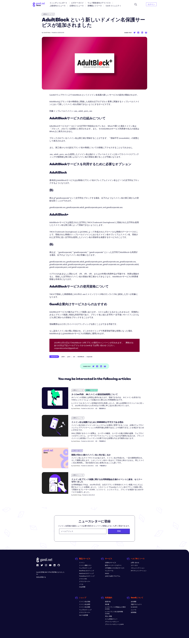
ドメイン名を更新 (84, 607)
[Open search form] (135, 4)
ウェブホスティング (85, 568)
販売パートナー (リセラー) (113, 565)
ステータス (134, 565)
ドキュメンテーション (138, 568)
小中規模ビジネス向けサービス (114, 568)
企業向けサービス (110, 562)
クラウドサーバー (84, 581)
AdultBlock (81, 357)
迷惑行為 (108, 601)
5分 (96, 441)
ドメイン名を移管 (84, 604)
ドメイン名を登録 (84, 601)
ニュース (133, 610)
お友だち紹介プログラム (112, 576)
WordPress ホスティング (86, 571)
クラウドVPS (83, 579)
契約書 (107, 604)
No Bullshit (134, 607)
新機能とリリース (91, 390)
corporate (89, 357)
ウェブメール (109, 571)
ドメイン (82, 562)
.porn (68, 357)
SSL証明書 (82, 587)
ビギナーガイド (77, 450)
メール (81, 584)
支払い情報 (108, 616)
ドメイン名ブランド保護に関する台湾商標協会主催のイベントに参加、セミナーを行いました (106, 481)
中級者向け (102, 441)
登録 (119, 531)
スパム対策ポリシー (111, 619)
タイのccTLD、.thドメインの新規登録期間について (94, 395)
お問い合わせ (135, 562)
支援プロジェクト (136, 604)
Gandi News (47, 32)
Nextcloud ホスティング (86, 573)
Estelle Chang (77, 495)
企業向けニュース (48, 14)
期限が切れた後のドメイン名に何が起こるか (91, 455)
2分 (96, 408)
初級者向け (102, 408)
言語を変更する (41, 577)
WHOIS (107, 573)
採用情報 (133, 612)
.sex (74, 357)
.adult (63, 357)
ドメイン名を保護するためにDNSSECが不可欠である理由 (97, 422)
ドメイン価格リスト (85, 565)
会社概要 (133, 601)
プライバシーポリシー (112, 622)
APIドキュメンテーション (139, 571)
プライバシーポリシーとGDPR (114, 624)
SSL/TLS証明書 (83, 615)
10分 (96, 466)
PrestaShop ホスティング (86, 576)
